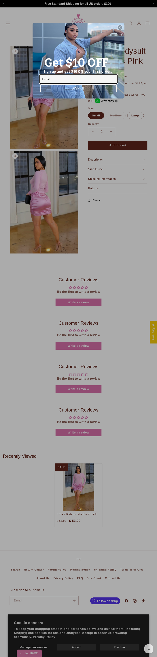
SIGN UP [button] (78, 88)
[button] (120, 27)
